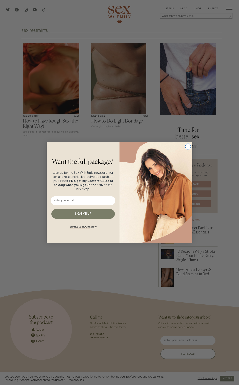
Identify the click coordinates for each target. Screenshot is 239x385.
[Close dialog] (188, 146)
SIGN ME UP (83, 213)
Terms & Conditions (80, 227)
